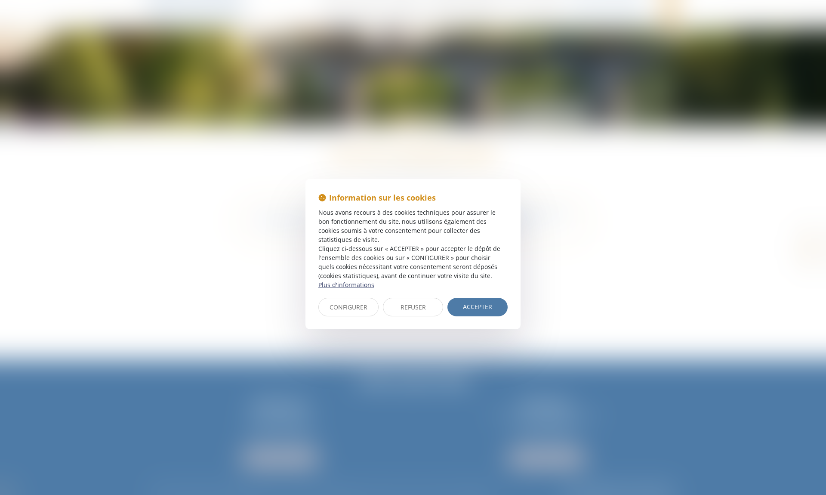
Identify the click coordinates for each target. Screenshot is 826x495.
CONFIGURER (348, 307)
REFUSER (413, 307)
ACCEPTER (477, 307)
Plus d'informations (346, 285)
